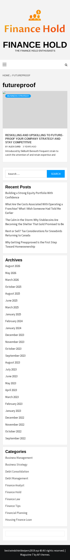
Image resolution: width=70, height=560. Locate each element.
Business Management (19, 458)
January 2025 (13, 314)
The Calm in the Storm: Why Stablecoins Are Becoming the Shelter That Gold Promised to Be (34, 222)
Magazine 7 (26, 554)
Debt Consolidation (17, 471)
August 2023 (12, 362)
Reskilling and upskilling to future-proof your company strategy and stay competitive (34, 139)
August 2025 (12, 293)
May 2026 (10, 273)
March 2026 (12, 280)
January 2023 (13, 411)
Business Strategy (18, 96)
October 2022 (13, 431)
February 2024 (13, 321)
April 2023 (11, 390)
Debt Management (16, 478)
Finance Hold (35, 45)
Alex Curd (14, 146)
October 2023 (13, 349)
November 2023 (14, 342)
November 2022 (14, 424)
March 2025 (12, 307)
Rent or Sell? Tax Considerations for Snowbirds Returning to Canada (33, 233)
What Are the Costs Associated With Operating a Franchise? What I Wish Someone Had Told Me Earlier (34, 208)
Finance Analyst (14, 485)
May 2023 (10, 383)
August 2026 (12, 266)
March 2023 (12, 397)
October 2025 (13, 287)
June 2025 (11, 300)
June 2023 (11, 376)
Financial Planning (16, 513)
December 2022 (14, 417)
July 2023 (11, 369)
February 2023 (13, 404)
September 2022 (15, 438)
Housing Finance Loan (18, 520)
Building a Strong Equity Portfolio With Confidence (29, 195)
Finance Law (12, 499)
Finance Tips (13, 506)
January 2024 (13, 328)
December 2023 (14, 335)
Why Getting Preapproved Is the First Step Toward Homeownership (31, 244)
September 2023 (15, 356)
